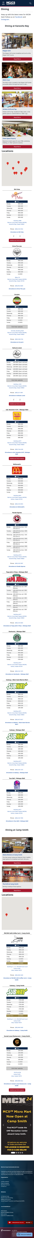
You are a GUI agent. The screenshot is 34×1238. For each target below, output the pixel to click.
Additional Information (17, 240)
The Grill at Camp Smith (10, 884)
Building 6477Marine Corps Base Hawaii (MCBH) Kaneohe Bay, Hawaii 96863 (17, 442)
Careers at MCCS (5, 1181)
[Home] (10, 3)
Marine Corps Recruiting (7, 1197)
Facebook (18, 17)
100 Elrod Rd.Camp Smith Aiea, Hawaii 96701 (16, 1074)
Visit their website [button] (17, 327)
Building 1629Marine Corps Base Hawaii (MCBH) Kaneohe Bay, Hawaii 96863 (17, 385)
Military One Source (6, 1199)
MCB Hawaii (4, 1211)
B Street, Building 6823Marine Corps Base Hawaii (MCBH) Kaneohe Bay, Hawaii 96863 (17, 332)
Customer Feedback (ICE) (7, 1215)
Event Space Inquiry (9, 138)
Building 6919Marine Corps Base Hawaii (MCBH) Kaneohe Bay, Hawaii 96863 (17, 556)
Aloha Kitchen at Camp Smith (12, 855)
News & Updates (5, 1183)
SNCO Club (6, 80)
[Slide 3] (18, 1152)
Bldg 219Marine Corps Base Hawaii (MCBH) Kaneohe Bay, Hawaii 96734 (17, 279)
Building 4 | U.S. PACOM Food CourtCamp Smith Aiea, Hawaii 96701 (17, 968)
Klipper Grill (7, 51)
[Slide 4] (20, 1152)
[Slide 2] (16, 1152)
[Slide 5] (22, 1152)
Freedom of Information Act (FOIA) (19, 1231)
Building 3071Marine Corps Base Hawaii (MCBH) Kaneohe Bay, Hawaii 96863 (17, 712)
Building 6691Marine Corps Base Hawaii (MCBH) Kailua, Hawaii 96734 (17, 497)
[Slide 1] (13, 1152)
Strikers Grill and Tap (10, 109)
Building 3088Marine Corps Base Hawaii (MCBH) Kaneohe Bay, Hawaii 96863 (17, 222)
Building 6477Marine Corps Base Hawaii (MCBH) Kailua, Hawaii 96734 (17, 664)
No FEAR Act (14, 1230)
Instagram (5, 19)
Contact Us (3, 1186)
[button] (18, 162)
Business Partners (5, 1185)
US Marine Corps (5, 1196)
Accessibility (14, 1233)
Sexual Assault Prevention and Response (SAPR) (12, 1201)
